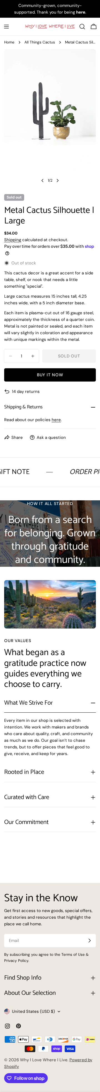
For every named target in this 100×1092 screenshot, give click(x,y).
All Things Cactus (39, 42)
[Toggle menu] (6, 26)
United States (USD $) (33, 1011)
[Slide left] (42, 180)
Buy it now (50, 375)
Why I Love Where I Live (44, 1060)
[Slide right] (57, 180)
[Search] (82, 26)
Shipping (12, 240)
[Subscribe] (89, 940)
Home (9, 42)
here (56, 420)
